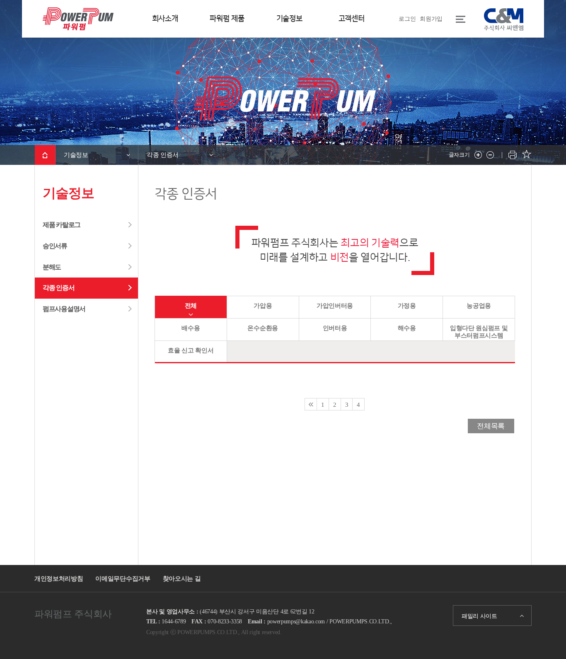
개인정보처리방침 (58, 578)
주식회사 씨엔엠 (503, 19)
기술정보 (289, 18)
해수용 (407, 328)
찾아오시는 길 (182, 578)
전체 (191, 305)
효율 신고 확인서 (190, 350)
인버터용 (335, 328)
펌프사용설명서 (64, 308)
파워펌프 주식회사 (78, 23)
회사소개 (165, 18)
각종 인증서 (58, 287)
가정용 (407, 305)
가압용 (263, 305)
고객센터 (352, 18)
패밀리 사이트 (479, 616)
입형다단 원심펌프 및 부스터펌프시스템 (479, 332)
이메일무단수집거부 (122, 578)
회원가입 (431, 18)
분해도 (52, 266)
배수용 (190, 328)
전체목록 (491, 426)
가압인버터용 (335, 305)
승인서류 (55, 245)
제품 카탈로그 (61, 224)
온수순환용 (262, 328)
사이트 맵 (455, 19)
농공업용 (479, 305)
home (45, 155)
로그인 (407, 18)
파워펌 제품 (227, 18)
